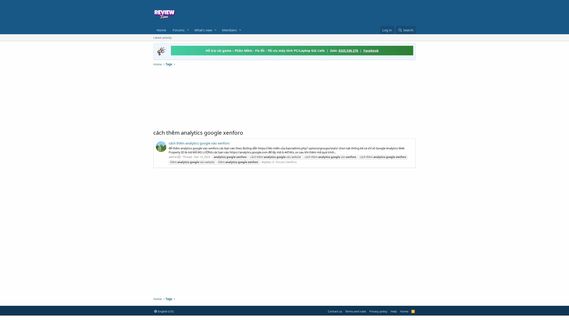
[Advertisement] (320, 12)
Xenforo (291, 162)
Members (229, 30)
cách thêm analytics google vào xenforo (199, 143)
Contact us (335, 311)
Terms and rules (355, 311)
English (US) (165, 311)
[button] (188, 30)
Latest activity (162, 38)
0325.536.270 (349, 50)
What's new (203, 30)
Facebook (371, 50)
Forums (178, 30)
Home (161, 30)
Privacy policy (378, 311)
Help (394, 311)
